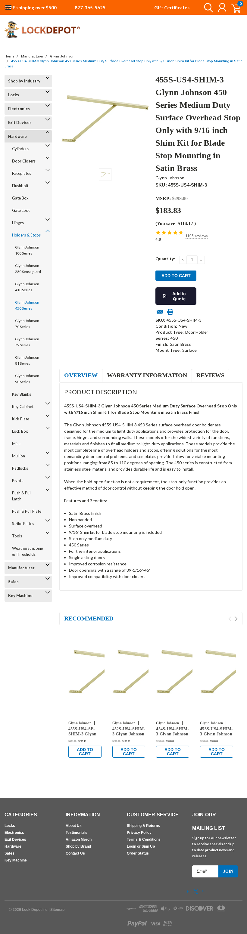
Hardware (17, 136)
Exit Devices (20, 122)
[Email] (160, 312)
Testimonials (76, 832)
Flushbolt (20, 185)
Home (9, 56)
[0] (233, 7)
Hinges (18, 222)
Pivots (17, 480)
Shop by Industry (24, 81)
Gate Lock (21, 210)
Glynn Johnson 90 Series (27, 378)
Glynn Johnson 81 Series (27, 360)
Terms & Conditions (144, 839)
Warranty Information (147, 375)
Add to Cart (85, 751)
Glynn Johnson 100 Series (27, 250)
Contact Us (75, 853)
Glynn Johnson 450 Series (27, 305)
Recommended (88, 618)
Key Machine (20, 595)
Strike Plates (23, 523)
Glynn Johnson (62, 56)
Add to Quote (179, 296)
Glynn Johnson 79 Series (27, 342)
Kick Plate (20, 418)
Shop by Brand (78, 846)
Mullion (18, 455)
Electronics (19, 108)
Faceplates (21, 173)
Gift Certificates (171, 7)
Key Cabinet (22, 406)
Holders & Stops (26, 235)
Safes (13, 581)
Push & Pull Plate (26, 511)
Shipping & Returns (143, 826)
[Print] (170, 312)
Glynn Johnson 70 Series (27, 323)
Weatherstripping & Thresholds (27, 551)
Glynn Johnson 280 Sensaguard (28, 268)
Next (236, 619)
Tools (17, 535)
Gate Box (20, 198)
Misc (16, 443)
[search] (207, 7)
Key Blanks (21, 394)
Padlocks (20, 468)
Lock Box (20, 431)
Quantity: (165, 258)
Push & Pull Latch (21, 495)
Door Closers (24, 161)
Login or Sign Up (141, 846)
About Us (74, 826)
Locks (13, 94)
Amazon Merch (79, 839)
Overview (81, 375)
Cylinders (20, 148)
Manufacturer (32, 56)
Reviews (210, 375)
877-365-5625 (90, 7)
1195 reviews (197, 236)
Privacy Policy (139, 832)
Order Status (138, 853)
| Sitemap (56, 910)
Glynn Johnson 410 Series (27, 287)
